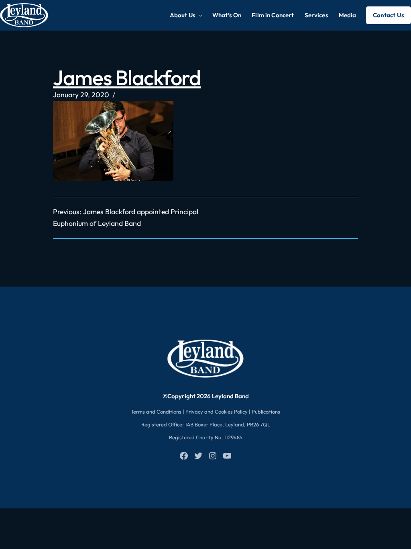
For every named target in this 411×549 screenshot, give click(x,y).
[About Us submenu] (201, 15)
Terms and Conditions (156, 411)
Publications (266, 411)
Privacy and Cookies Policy (216, 411)
